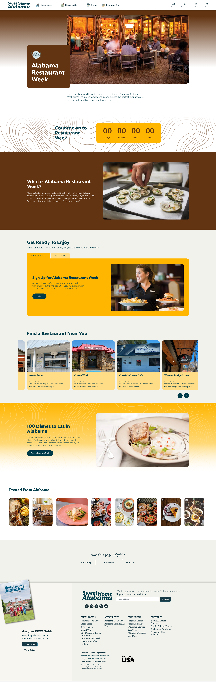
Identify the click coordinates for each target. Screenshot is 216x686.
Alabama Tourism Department (93, 652)
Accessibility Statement (87, 667)
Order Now (30, 644)
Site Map (132, 636)
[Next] (186, 395)
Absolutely (86, 562)
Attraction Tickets (137, 633)
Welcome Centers (136, 627)
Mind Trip (86, 630)
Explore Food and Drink (40, 453)
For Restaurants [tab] (39, 255)
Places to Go (71, 5)
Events (94, 5)
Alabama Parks (135, 624)
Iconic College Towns (161, 626)
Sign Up (165, 599)
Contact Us (98, 667)
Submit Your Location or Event (93, 661)
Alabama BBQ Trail (91, 638)
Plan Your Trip (112, 5)
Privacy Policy (97, 668)
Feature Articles (89, 641)
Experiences (46, 5)
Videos (84, 644)
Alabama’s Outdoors (161, 629)
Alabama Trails (135, 621)
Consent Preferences (87, 668)
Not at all (130, 562)
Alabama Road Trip (114, 621)
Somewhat (109, 562)
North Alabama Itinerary (158, 622)
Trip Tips (132, 630)
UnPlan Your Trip (90, 621)
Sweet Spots (87, 627)
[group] (108, 365)
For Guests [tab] (60, 255)
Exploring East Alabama (158, 633)
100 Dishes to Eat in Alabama (91, 634)
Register (39, 296)
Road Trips (86, 624)
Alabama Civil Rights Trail (115, 625)
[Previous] (180, 395)
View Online (30, 650)
